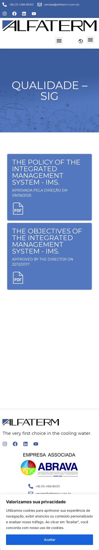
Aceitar (49, 540)
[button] (59, 41)
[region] (49, 522)
